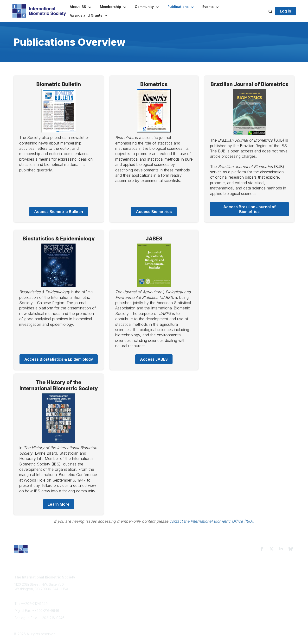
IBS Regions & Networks (176, 582)
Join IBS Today (97, 577)
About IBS (93, 582)
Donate (91, 596)
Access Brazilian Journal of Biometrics (250, 209)
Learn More (59, 504)
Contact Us (94, 586)
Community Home (171, 577)
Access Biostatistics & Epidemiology (58, 359)
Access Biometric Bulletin (58, 211)
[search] (264, 11)
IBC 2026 (164, 586)
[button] (81, 6)
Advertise (93, 591)
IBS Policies (95, 601)
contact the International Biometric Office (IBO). (211, 521)
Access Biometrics (154, 211)
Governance (238, 582)
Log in (285, 11)
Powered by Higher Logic (274, 634)
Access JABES (154, 359)
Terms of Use (238, 577)
